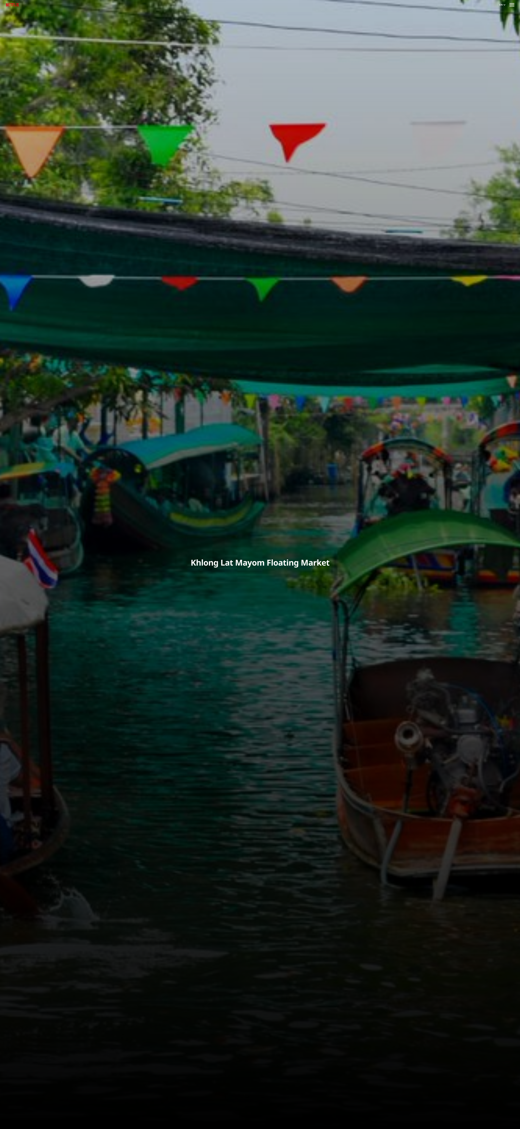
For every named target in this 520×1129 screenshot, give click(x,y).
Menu (511, 5)
